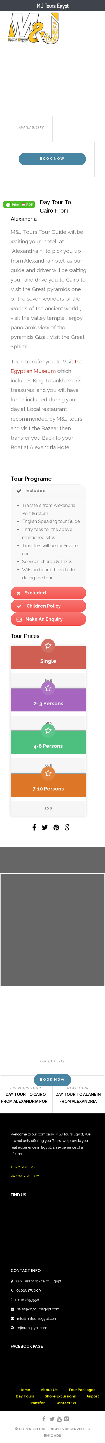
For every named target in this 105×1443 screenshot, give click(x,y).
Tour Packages (81, 1390)
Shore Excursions (60, 1396)
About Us (49, 1390)
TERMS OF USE (24, 1167)
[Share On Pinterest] (57, 828)
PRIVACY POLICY (25, 1176)
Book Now (52, 159)
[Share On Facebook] (35, 828)
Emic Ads (52, 1436)
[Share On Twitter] (45, 828)
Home (25, 1390)
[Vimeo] (64, 1419)
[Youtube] (57, 1419)
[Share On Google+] (69, 828)
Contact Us (65, 1403)
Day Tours (25, 1396)
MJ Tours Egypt (53, 5)
